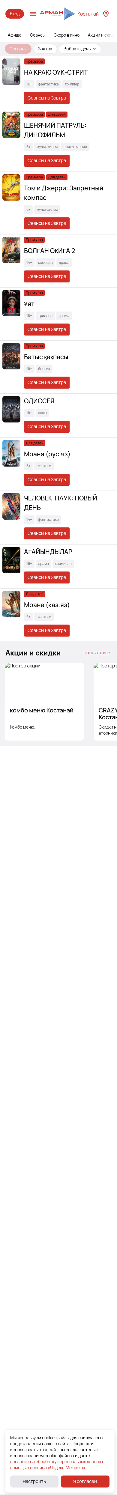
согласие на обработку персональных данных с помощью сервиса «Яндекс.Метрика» (57, 1464)
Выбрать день (77, 49)
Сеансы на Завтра (47, 98)
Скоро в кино (67, 35)
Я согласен (85, 1481)
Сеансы (37, 35)
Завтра (45, 49)
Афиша (15, 35)
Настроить (34, 1481)
